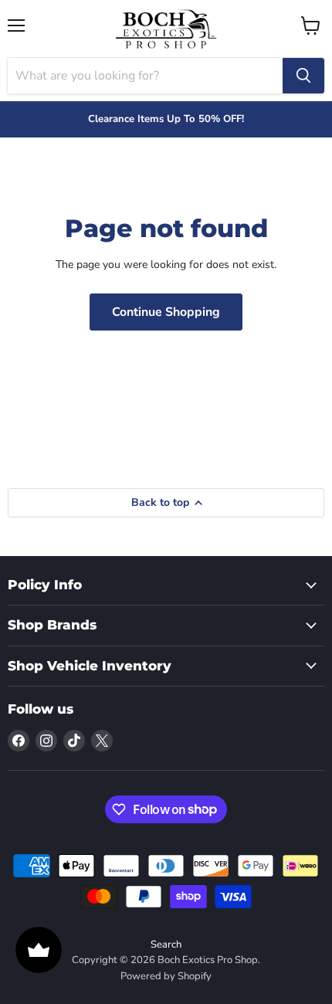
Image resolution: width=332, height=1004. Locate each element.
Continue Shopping (166, 312)
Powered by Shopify (166, 976)
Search (166, 944)
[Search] (303, 75)
